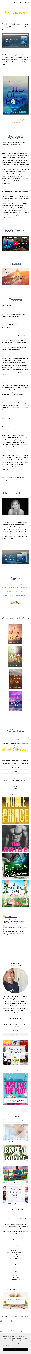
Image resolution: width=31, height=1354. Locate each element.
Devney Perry (13, 762)
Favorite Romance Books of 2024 (15, 1203)
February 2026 (15, 1281)
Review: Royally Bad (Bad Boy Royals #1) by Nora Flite (15, 786)
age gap (15, 1249)
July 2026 (15, 1271)
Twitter (18, 595)
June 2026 (15, 1273)
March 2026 (15, 1279)
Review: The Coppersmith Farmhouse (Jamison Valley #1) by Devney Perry (15, 780)
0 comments (15, 771)
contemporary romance (15, 1252)
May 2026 (15, 1275)
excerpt (20, 762)
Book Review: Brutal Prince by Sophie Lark (16, 1162)
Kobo (26, 587)
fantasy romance (15, 1258)
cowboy (15, 1254)
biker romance (15, 1250)
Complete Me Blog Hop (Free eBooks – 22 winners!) (16, 1120)
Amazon (4, 587)
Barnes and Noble (13, 587)
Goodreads (18, 737)
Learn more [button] (6, 1345)
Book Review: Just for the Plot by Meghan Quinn (15, 1100)
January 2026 (15, 1283)
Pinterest (25, 737)
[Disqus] (15, 935)
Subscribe (15, 1034)
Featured (15, 1247)
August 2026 (15, 1270)
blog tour (7, 760)
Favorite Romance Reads (15, 1245)
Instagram (24, 595)
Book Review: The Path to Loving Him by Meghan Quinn (16, 1182)
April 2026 (15, 1277)
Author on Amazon (15, 598)
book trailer (15, 760)
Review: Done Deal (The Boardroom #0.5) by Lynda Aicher (16, 1141)
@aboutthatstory (23, 1316)
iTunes (22, 587)
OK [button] (15, 1349)
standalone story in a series (20, 763)
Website (5, 595)
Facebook (11, 595)
